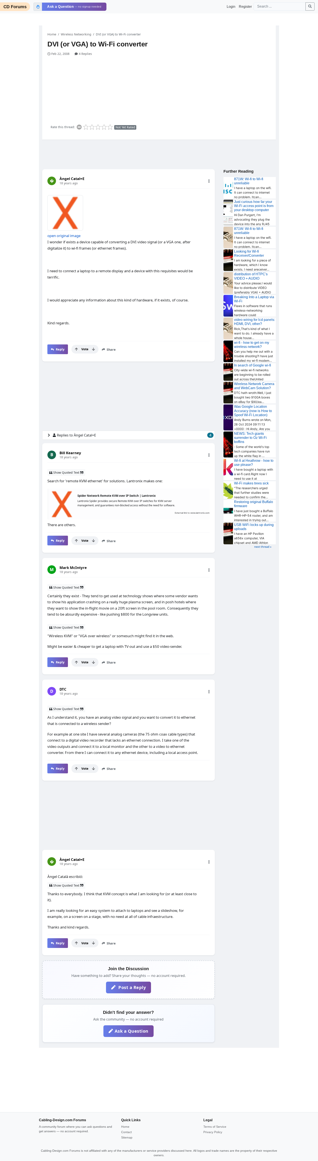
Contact (126, 1132)
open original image (63, 235)
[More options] (209, 181)
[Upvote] (76, 349)
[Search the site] (310, 6)
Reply (59, 349)
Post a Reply (131, 987)
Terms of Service (214, 1126)
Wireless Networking (76, 34)
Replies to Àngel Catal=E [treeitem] (134, 435)
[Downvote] (93, 349)
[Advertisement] (161, 88)
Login (231, 6)
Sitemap (126, 1137)
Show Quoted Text (66, 472)
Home (51, 34)
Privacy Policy (212, 1132)
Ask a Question (131, 1031)
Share (111, 349)
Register (245, 6)
